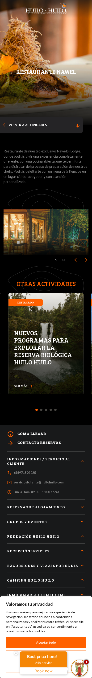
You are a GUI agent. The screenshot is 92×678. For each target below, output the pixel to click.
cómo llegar (26, 434)
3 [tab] (46, 410)
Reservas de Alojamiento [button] (36, 506)
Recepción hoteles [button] (28, 550)
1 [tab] (37, 410)
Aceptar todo (46, 642)
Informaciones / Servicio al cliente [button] (39, 461)
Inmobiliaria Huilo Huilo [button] (36, 594)
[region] (46, 637)
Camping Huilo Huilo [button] (30, 580)
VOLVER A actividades (24, 125)
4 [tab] (51, 410)
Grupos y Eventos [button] (27, 521)
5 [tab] (55, 410)
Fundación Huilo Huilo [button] (33, 536)
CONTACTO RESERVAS (34, 443)
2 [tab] (41, 410)
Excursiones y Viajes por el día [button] (42, 565)
